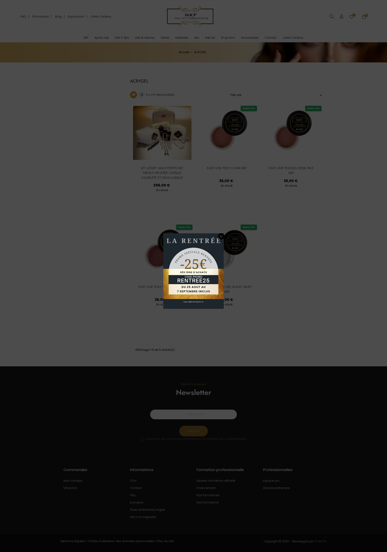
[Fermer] (221, 236)
